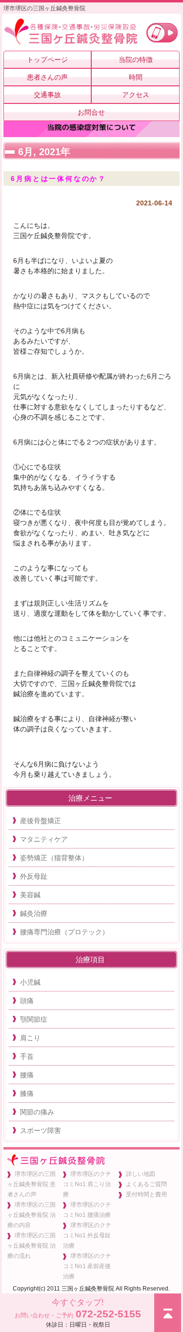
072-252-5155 (78, 1313)
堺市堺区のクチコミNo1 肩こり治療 (87, 1184)
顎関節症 (33, 1019)
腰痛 (27, 1075)
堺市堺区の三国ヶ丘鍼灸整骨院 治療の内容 (31, 1215)
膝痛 (27, 1093)
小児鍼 (30, 982)
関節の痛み (37, 1112)
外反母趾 (33, 876)
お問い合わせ (162, 32)
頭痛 (27, 1001)
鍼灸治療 (33, 913)
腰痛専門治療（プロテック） (64, 932)
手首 (27, 1056)
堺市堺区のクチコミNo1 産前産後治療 (87, 1266)
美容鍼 (30, 895)
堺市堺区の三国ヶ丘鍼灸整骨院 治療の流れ (31, 1245)
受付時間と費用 (146, 1194)
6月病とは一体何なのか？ (58, 178)
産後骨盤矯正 (40, 821)
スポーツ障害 (40, 1130)
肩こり (30, 1038)
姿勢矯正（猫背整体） (54, 858)
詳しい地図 (140, 1174)
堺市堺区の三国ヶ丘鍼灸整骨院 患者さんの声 (31, 1184)
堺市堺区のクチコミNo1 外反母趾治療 (87, 1235)
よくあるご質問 (146, 1184)
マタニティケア (44, 839)
